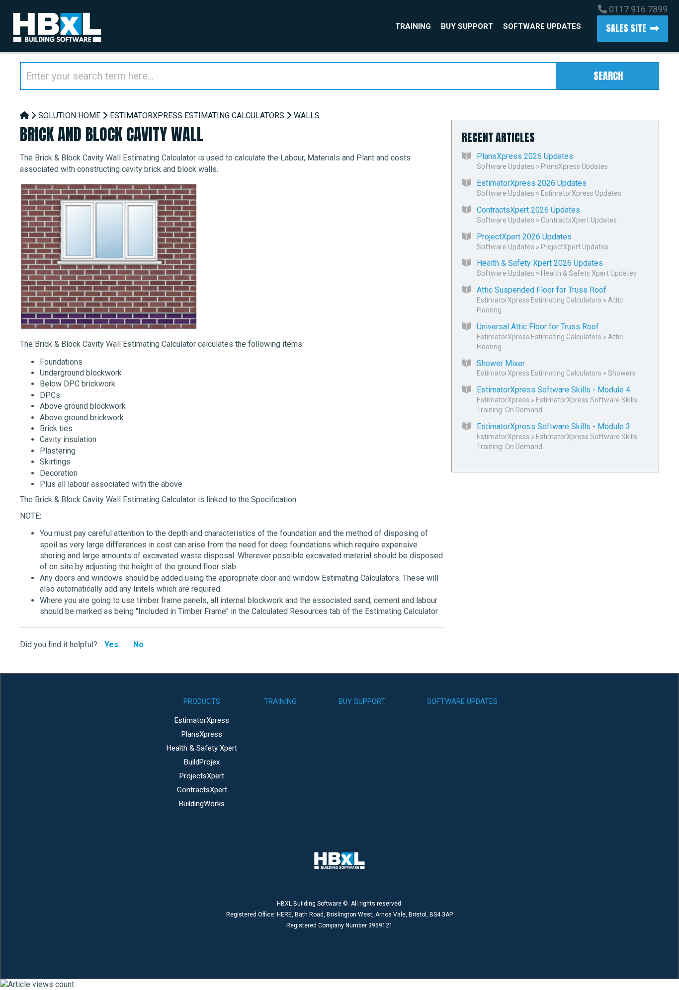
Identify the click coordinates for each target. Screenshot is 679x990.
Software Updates (542, 26)
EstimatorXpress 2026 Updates (532, 183)
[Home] (24, 115)
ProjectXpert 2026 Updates (524, 236)
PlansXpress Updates (574, 166)
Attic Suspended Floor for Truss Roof (541, 290)
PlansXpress (201, 734)
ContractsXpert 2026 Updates (528, 210)
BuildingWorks (202, 803)
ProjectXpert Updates (574, 247)
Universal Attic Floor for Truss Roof (538, 326)
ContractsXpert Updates (579, 220)
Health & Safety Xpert (202, 748)
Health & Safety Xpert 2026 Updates (540, 263)
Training (413, 26)
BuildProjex (202, 762)
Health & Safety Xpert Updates (589, 273)
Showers (622, 373)
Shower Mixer (501, 363)
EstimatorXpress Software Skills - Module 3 (553, 426)
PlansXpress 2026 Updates (525, 156)
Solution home (69, 115)
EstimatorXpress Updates (581, 193)
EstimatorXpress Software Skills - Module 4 (553, 389)
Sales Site (626, 28)
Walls (307, 115)
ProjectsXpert (201, 775)
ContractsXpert (202, 789)
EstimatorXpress (503, 400)
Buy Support (467, 26)
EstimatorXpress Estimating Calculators (197, 115)
